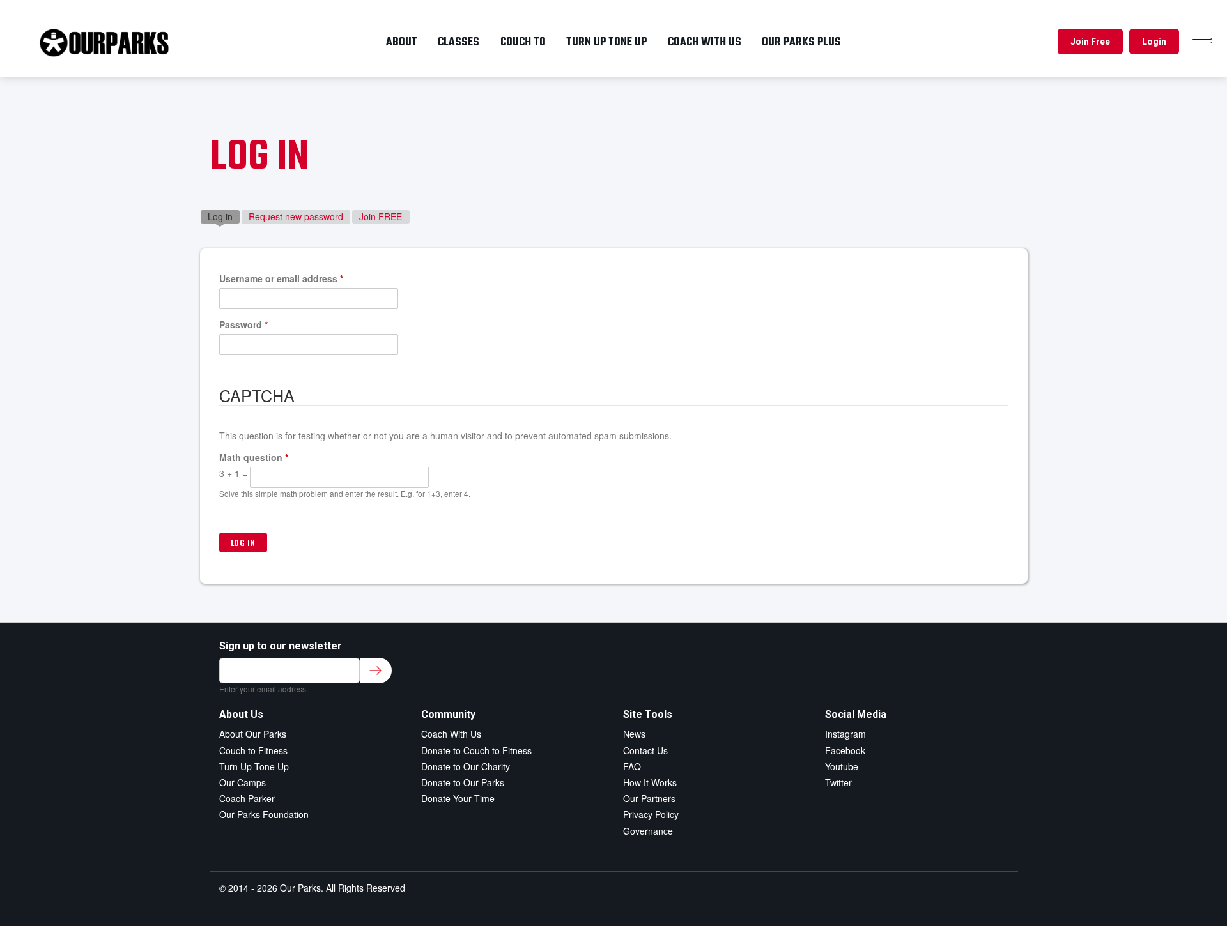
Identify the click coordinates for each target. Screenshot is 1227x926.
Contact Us (645, 750)
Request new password (296, 216)
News (634, 733)
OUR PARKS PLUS (801, 42)
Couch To (523, 42)
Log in (224, 216)
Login (1154, 41)
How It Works (650, 782)
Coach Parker (247, 798)
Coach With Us (451, 733)
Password (243, 324)
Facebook (845, 750)
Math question (253, 457)
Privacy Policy (651, 814)
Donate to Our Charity (465, 766)
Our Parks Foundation (264, 814)
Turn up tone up (606, 42)
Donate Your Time (458, 798)
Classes (458, 42)
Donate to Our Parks (462, 782)
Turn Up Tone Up (254, 766)
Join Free (1090, 41)
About (401, 42)
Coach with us (704, 42)
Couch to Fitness (253, 750)
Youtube (841, 766)
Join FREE (380, 216)
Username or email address (281, 278)
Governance (648, 830)
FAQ (632, 766)
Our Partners (649, 798)
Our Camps (242, 782)
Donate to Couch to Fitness (476, 750)
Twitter (838, 782)
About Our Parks (252, 733)
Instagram (845, 733)
